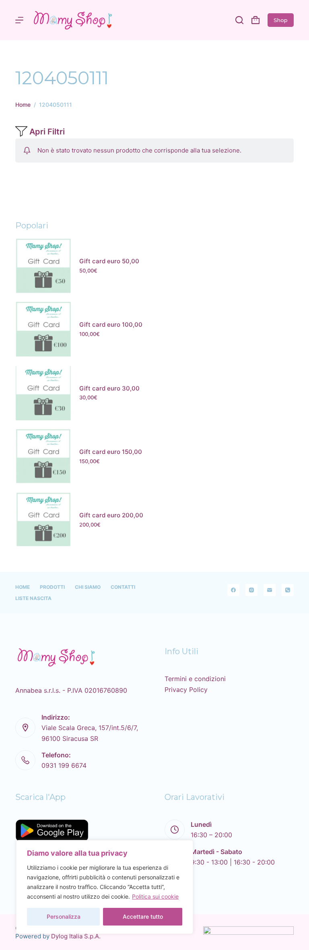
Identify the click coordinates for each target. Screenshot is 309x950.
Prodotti (52, 587)
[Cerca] (239, 20)
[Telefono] (288, 590)
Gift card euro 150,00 (110, 452)
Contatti (123, 587)
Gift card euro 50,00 (109, 261)
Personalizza (63, 916)
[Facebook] (233, 590)
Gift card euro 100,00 (110, 324)
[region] (104, 887)
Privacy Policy (186, 690)
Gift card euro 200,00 (111, 515)
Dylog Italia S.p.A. (76, 936)
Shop (281, 20)
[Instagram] (251, 590)
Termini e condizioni (195, 679)
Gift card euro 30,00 (109, 388)
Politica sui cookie (155, 896)
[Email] (270, 590)
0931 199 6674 (64, 765)
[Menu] (19, 20)
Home (22, 587)
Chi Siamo (88, 587)
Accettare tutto (143, 916)
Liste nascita (33, 598)
